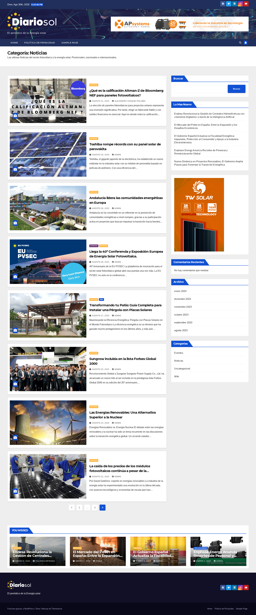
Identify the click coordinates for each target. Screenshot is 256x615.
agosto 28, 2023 (101, 208)
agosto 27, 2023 (101, 316)
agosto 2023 (181, 330)
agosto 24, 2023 (101, 423)
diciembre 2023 (182, 299)
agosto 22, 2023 (101, 477)
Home (14, 42)
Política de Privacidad (39, 42)
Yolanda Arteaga (45, 561)
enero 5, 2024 (83, 561)
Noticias (93, 85)
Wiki (101, 299)
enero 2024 (180, 291)
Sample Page (69, 42)
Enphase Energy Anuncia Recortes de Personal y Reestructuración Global (215, 556)
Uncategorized (182, 368)
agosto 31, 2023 (101, 101)
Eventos (93, 246)
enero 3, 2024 (143, 561)
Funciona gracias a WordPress (20, 609)
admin (118, 155)
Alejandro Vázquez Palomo (130, 101)
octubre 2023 (181, 314)
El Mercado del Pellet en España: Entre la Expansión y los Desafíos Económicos (97, 556)
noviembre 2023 (183, 307)
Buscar (178, 78)
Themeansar (56, 609)
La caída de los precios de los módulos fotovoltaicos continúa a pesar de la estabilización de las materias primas (119, 471)
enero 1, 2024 (204, 561)
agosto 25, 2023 (101, 369)
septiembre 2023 (183, 322)
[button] (240, 42)
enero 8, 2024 (23, 561)
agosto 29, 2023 (101, 155)
